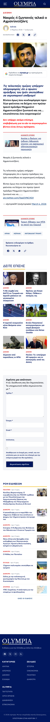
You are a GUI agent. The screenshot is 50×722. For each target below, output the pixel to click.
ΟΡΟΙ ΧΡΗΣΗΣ (8, 696)
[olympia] (25, 4)
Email (9, 430)
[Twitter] (23, 34)
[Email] (15, 654)
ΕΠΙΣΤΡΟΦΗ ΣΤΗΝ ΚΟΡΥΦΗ (25, 718)
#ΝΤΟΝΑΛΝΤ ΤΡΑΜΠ (33, 233)
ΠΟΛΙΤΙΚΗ (31, 675)
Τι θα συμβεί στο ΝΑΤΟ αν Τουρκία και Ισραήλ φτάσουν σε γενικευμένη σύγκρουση (13, 296)
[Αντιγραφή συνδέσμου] (35, 34)
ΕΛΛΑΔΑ (6, 679)
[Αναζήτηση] (44, 4)
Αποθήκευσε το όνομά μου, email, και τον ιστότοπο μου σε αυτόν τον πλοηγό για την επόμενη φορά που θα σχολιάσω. (23, 455)
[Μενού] (5, 4)
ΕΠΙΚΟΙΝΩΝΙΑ (8, 704)
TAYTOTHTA (7, 691)
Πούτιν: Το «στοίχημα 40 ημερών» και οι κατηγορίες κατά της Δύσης (36, 358)
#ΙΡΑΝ (7, 233)
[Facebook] (18, 34)
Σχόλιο (9, 393)
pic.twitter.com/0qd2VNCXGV (18, 198)
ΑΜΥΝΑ (5, 666)
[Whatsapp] (29, 34)
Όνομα (9, 420)
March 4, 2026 (39, 204)
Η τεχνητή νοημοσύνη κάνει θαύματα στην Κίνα (13, 325)
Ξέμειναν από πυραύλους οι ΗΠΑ (12, 356)
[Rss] (20, 654)
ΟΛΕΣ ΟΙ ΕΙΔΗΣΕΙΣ (25, 598)
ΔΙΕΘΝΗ (7, 13)
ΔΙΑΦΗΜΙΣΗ (7, 700)
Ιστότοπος (10, 440)
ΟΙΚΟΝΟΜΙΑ (32, 671)
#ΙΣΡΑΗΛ (17, 233)
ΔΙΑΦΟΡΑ (31, 679)
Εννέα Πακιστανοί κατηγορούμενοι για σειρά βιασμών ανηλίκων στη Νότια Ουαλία (35, 328)
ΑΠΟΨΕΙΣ (6, 671)
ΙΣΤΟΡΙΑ (30, 666)
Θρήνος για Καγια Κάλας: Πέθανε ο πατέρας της (34, 293)
